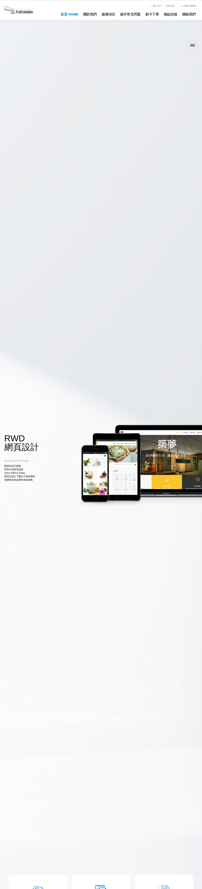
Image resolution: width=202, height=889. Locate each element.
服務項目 (108, 19)
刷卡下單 (152, 19)
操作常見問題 (130, 19)
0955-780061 (190, 6)
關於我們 (156, 6)
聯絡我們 (170, 6)
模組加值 (170, 19)
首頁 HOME (69, 14)
